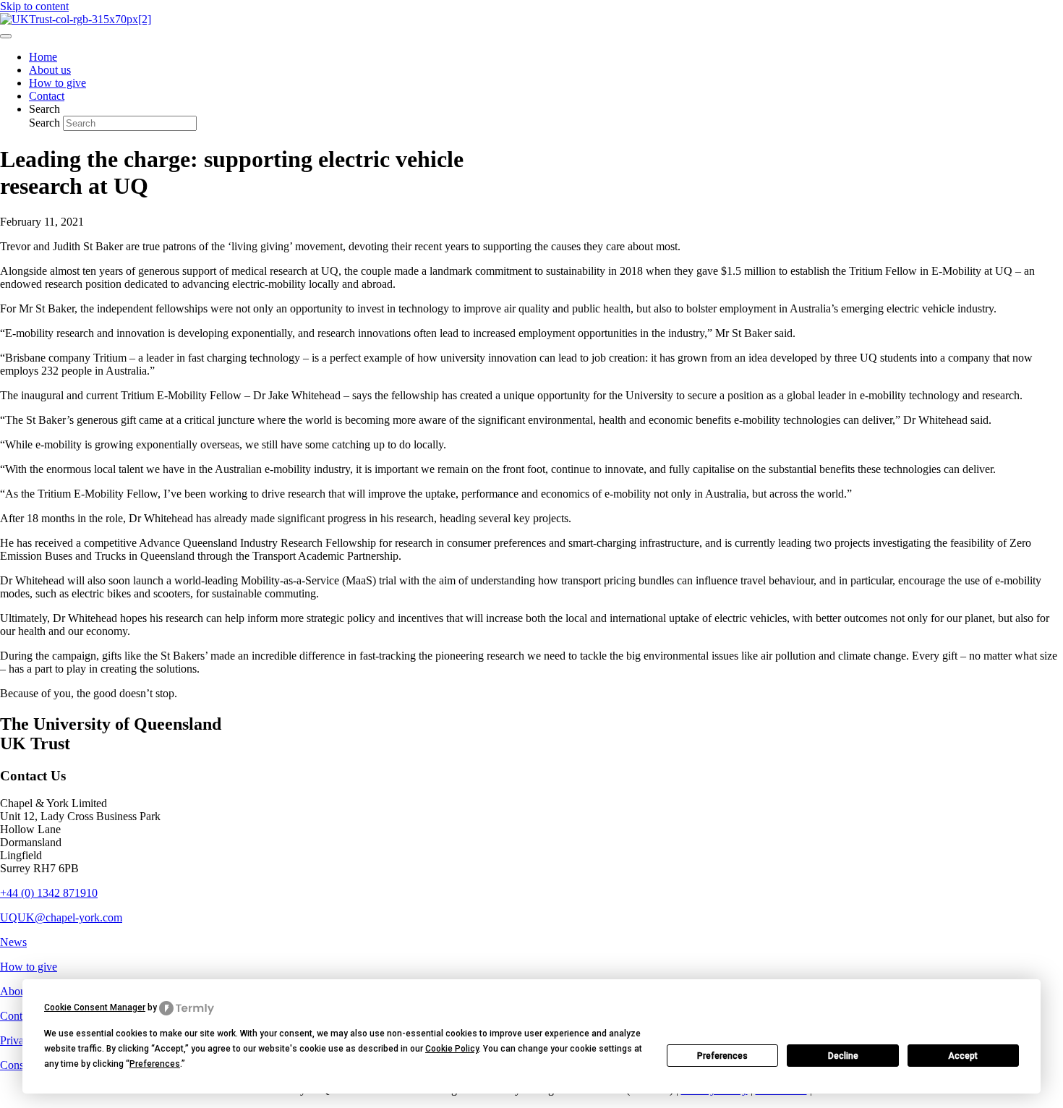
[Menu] (6, 36)
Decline (843, 1056)
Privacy (17, 1040)
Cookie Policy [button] (452, 1049)
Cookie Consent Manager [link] (94, 1007)
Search (46, 122)
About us (21, 991)
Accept (963, 1056)
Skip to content (34, 6)
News (13, 942)
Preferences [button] (154, 1064)
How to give (28, 966)
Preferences (722, 1056)
